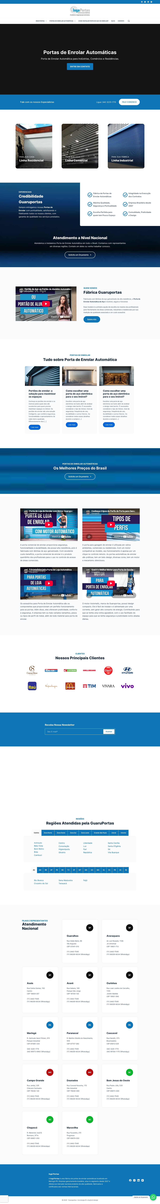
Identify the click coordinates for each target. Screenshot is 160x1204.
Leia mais (34, 427)
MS (86, 870)
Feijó (85, 880)
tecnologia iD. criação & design (88, 1200)
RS (126, 870)
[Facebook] (142, 2)
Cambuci (38, 855)
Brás (36, 852)
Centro (36, 833)
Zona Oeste (61, 833)
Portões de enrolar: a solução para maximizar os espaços (42, 393)
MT (80, 870)
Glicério (62, 852)
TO (68, 870)
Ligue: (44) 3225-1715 (106, 102)
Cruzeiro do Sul (41, 883)
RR (46, 870)
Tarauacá (63, 883)
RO (62, 870)
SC (120, 870)
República (87, 852)
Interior (123, 833)
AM (40, 870)
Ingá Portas (40, 21)
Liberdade (87, 843)
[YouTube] (151, 2)
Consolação (64, 846)
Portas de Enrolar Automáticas (61, 21)
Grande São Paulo (100, 833)
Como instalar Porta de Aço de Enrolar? (93, 21)
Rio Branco (39, 880)
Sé (109, 849)
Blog (113, 21)
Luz (84, 846)
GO (92, 870)
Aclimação (38, 843)
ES (109, 870)
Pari (85, 849)
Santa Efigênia (114, 846)
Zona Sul (73, 833)
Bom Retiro (39, 849)
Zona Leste (85, 833)
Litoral (114, 833)
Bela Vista (38, 846)
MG (98, 870)
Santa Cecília (113, 843)
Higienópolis (64, 849)
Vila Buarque (113, 852)
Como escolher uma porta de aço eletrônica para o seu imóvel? (79, 393)
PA (57, 870)
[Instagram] (145, 2)
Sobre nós (91, 319)
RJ (104, 870)
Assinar (109, 731)
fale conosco (129, 102)
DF (74, 870)
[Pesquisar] (129, 21)
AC (34, 870)
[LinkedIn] (148, 2)
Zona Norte (48, 833)
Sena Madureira (66, 880)
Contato (121, 21)
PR (115, 870)
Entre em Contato (80, 66)
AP (51, 870)
